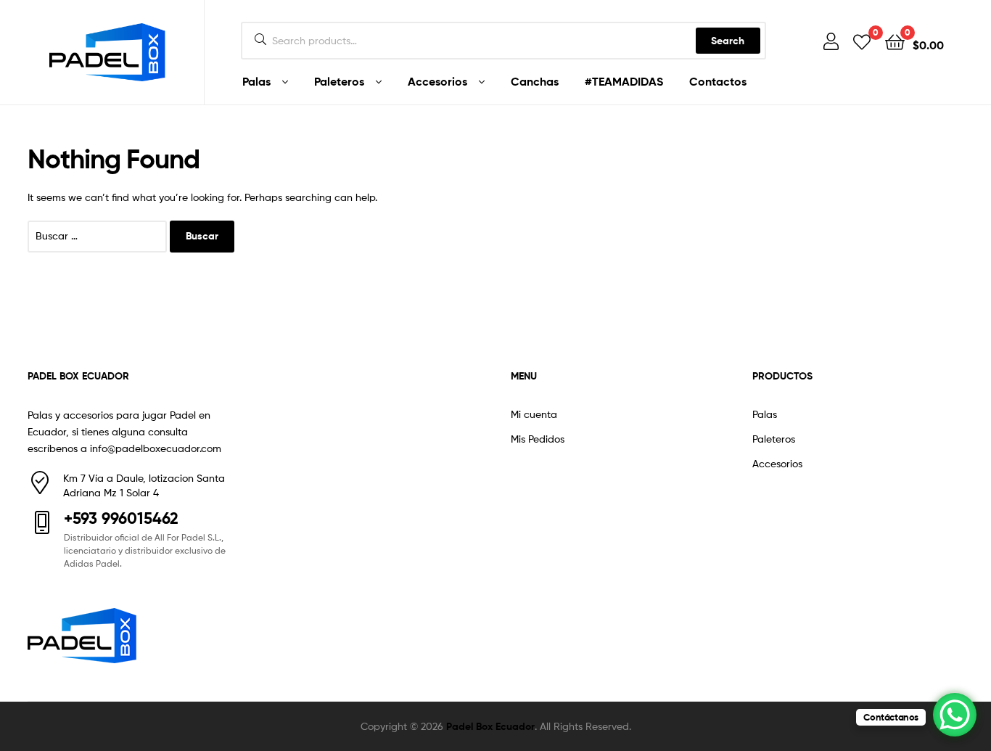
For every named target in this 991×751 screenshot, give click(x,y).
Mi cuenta (534, 414)
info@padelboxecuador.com (155, 448)
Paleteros (339, 81)
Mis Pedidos (537, 438)
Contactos (718, 81)
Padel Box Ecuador (490, 726)
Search (727, 40)
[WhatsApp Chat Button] (954, 714)
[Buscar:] (99, 235)
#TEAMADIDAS (624, 81)
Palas (256, 81)
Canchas (535, 81)
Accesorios (437, 81)
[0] (862, 41)
